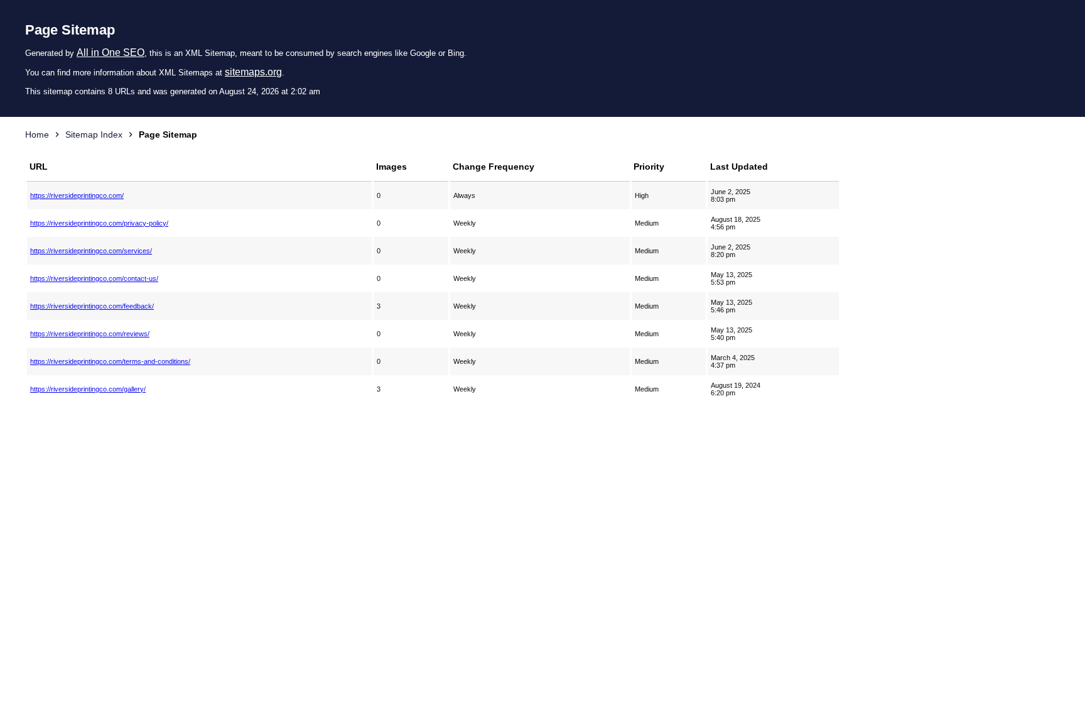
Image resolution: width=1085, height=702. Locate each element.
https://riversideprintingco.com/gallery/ (88, 389)
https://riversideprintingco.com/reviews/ (89, 333)
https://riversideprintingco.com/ (77, 195)
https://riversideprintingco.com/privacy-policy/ (99, 223)
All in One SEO (110, 52)
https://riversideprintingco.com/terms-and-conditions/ (110, 361)
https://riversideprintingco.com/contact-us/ (94, 278)
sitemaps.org (253, 72)
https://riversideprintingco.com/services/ (91, 251)
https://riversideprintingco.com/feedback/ (92, 306)
